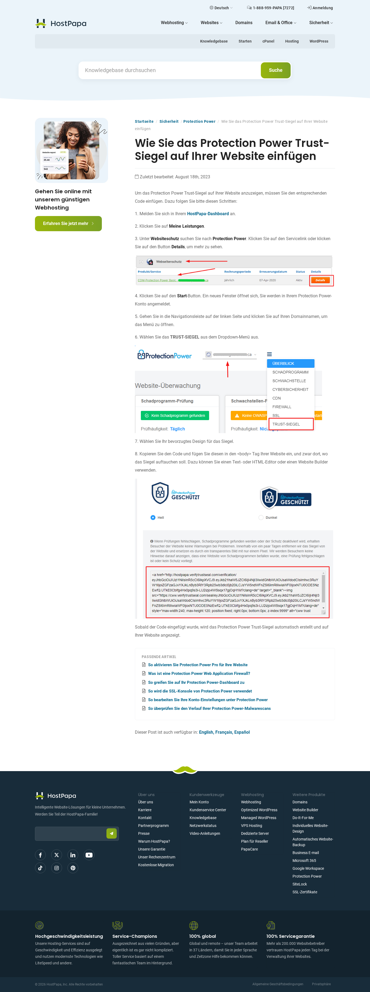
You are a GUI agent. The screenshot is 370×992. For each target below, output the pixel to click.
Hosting (292, 41)
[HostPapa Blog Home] (60, 23)
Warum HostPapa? (154, 841)
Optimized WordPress (259, 810)
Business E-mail (306, 853)
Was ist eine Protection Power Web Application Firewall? (199, 673)
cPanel (268, 41)
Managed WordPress (258, 818)
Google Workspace (308, 868)
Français (223, 732)
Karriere (144, 810)
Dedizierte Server (255, 833)
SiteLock (300, 884)
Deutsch (222, 8)
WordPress (319, 41)
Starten (245, 41)
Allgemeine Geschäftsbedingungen (277, 984)
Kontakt (145, 818)
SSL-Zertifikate (305, 892)
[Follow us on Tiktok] (40, 867)
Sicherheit (169, 121)
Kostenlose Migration (156, 865)
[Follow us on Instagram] (56, 867)
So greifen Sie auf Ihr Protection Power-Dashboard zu (196, 682)
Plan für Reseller (254, 841)
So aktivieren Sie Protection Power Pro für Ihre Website (198, 664)
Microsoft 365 (304, 860)
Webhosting (251, 802)
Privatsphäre (321, 984)
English (206, 732)
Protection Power (199, 121)
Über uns (145, 802)
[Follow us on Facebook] (40, 854)
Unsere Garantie (151, 849)
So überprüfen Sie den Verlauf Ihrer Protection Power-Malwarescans (209, 708)
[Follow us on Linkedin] (72, 854)
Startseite (144, 121)
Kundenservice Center (208, 810)
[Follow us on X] (56, 854)
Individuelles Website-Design (310, 828)
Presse (144, 833)
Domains (300, 802)
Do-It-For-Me (303, 818)
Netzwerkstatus (203, 825)
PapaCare (249, 849)
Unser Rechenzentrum (156, 857)
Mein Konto (199, 802)
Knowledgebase (214, 41)
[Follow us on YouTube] (89, 854)
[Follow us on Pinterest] (72, 867)
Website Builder (305, 810)
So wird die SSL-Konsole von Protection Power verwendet (200, 691)
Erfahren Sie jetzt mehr (66, 223)
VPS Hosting (251, 825)
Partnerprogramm (153, 825)
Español (242, 732)
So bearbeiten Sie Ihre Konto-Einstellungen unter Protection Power (208, 699)
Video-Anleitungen (205, 833)
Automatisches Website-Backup (313, 842)
